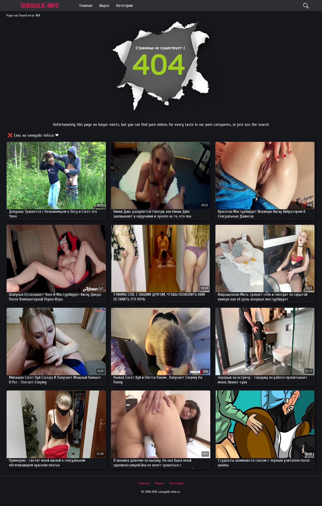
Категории (124, 5)
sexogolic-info (39, 5)
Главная (85, 5)
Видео (104, 5)
